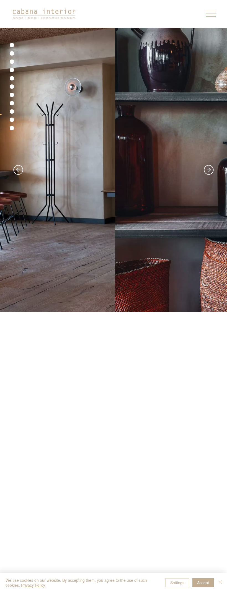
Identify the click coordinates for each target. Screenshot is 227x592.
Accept (203, 582)
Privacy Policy (33, 585)
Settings (177, 582)
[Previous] (18, 170)
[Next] (209, 170)
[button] (211, 14)
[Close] (220, 583)
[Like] (12, 45)
